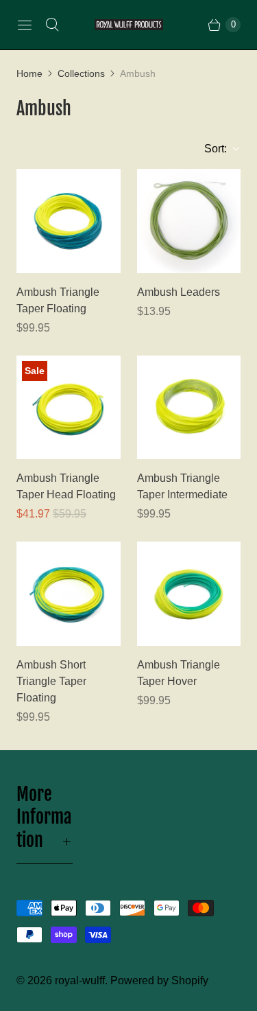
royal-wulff (80, 980)
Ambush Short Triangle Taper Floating (51, 681)
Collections (81, 73)
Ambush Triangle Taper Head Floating (66, 486)
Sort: (211, 148)
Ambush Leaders (178, 292)
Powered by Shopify (159, 980)
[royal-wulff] (129, 25)
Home (29, 73)
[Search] (52, 24)
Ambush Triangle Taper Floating (57, 300)
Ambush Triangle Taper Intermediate (182, 486)
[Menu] (24, 24)
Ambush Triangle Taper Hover (178, 673)
